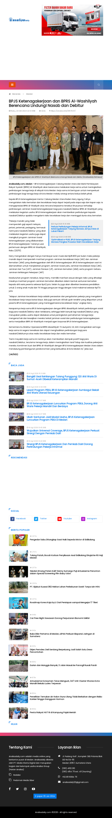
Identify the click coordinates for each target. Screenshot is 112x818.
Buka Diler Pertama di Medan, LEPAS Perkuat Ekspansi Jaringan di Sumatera (62, 635)
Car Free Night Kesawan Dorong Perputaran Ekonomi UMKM (59, 618)
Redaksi (16, 775)
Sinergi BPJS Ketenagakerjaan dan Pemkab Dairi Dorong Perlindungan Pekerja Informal (60, 445)
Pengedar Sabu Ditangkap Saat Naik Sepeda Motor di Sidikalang (62, 539)
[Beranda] (19, 19)
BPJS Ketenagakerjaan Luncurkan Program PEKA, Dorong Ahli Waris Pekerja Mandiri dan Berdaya (62, 405)
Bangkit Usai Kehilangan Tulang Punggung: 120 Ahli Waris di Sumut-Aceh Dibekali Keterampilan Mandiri (62, 378)
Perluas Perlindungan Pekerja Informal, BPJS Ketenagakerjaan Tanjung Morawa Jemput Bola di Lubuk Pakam (75, 229)
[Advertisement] (56, 59)
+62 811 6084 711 (69, 777)
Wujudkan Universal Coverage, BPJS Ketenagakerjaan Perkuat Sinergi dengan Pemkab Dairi (63, 432)
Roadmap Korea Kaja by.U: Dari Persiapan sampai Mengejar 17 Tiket (64, 602)
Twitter (43, 518)
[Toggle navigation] (12, 84)
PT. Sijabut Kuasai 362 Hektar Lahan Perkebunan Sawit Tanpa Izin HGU (65, 586)
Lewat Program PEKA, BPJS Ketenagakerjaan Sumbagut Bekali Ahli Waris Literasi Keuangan (63, 391)
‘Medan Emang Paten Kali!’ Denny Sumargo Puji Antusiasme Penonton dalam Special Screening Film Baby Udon (65, 572)
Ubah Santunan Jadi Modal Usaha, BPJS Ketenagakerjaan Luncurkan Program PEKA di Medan (61, 418)
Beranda (16, 94)
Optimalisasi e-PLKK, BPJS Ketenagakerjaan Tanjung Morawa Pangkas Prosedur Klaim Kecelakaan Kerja (75, 240)
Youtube (68, 518)
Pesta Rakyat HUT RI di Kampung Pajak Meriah (53, 712)
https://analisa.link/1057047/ (63, 111)
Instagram (92, 518)
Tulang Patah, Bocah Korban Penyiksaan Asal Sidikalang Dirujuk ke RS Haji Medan (66, 556)
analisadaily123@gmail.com (76, 782)
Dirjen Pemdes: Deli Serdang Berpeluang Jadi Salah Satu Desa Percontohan (61, 650)
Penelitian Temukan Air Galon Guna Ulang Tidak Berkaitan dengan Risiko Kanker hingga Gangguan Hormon (66, 698)
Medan (29, 94)
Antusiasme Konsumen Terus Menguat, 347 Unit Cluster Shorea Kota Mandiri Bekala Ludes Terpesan (65, 682)
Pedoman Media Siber (23, 780)
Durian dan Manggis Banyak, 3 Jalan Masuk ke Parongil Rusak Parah (63, 665)
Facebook (21, 518)
